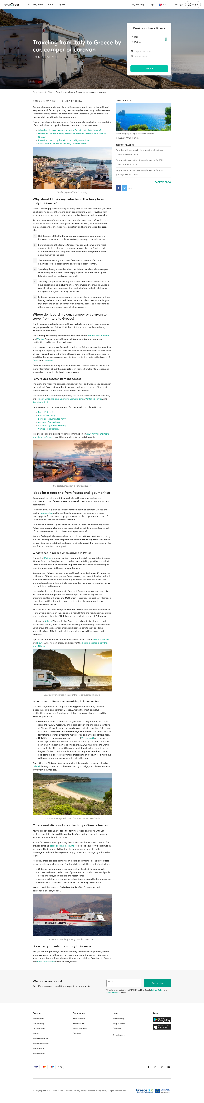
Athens (48, 621)
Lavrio (40, 642)
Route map (38, 1048)
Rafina (105, 639)
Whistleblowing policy (97, 1090)
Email (110, 981)
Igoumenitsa (46, 513)
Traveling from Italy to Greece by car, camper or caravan (81, 92)
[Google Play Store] (162, 1019)
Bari (98, 335)
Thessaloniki (87, 738)
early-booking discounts (62, 845)
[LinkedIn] (168, 1067)
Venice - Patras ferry (48, 428)
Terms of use (57, 1090)
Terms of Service (113, 993)
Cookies (68, 1090)
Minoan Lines (43, 398)
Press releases (80, 1028)
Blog (50, 92)
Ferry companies (41, 1043)
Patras (47, 557)
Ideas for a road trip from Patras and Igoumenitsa (63, 140)
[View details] (88, 986)
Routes (36, 1033)
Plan (50, 4)
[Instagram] (155, 1067)
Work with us (79, 1023)
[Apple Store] (162, 1027)
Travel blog (38, 1023)
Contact (117, 1028)
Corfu (35, 360)
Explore (61, 4)
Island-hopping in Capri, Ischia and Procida (135, 133)
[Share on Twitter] (124, 188)
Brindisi (91, 335)
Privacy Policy (157, 990)
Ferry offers (37, 4)
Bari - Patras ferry (47, 412)
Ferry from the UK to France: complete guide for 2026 (139, 170)
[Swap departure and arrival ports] (166, 39)
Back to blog (163, 182)
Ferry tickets (38, 92)
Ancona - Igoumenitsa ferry (52, 425)
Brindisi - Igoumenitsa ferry (52, 418)
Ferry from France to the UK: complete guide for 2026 (139, 160)
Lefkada (37, 766)
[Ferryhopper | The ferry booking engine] (11, 4)
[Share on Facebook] (118, 188)
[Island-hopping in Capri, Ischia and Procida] (143, 117)
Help (151, 4)
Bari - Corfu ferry (46, 415)
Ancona (105, 335)
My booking (138, 4)
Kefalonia (48, 360)
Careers (77, 1033)
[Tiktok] (162, 1067)
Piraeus (97, 639)
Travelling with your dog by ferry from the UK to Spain (139, 150)
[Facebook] (148, 1067)
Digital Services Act (117, 1090)
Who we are (79, 1018)
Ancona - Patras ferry (49, 422)
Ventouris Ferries (93, 398)
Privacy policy (80, 1090)
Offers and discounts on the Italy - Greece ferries (62, 143)
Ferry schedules (40, 1038)
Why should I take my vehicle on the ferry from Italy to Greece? (69, 130)
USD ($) (178, 4)
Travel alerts (119, 1035)
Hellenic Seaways (60, 398)
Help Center (119, 1023)
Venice (40, 338)
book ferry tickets (46, 961)
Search (149, 68)
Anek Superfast (40, 402)
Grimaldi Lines (77, 398)
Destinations (39, 1028)
